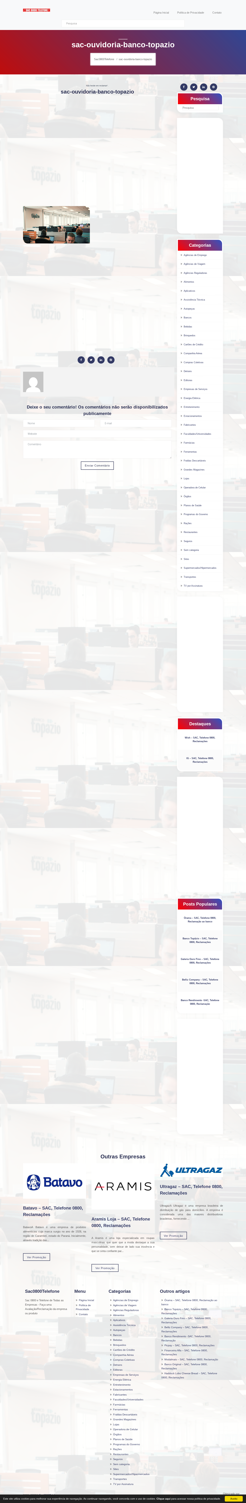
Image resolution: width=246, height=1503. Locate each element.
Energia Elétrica (192, 398)
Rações (188, 523)
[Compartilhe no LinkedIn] (101, 360)
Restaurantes (191, 532)
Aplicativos (189, 291)
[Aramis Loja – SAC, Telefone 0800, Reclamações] (123, 1186)
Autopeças (189, 308)
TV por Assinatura (193, 585)
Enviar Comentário (97, 465)
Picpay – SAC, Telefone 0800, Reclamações (189, 1345)
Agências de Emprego (195, 255)
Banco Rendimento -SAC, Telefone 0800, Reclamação (200, 1002)
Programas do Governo (196, 514)
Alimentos (189, 281)
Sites (186, 559)
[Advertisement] (97, 123)
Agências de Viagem (194, 264)
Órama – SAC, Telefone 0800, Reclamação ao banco (200, 920)
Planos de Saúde (193, 505)
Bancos (188, 317)
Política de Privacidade (83, 1307)
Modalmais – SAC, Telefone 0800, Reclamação (191, 1359)
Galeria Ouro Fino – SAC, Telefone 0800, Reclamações (200, 961)
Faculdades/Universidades (197, 434)
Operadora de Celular (195, 487)
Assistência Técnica (194, 299)
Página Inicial (86, 1300)
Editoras (188, 380)
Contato (83, 1314)
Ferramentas (190, 451)
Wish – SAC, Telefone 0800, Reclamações (200, 739)
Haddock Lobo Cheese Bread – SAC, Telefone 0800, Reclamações (189, 1375)
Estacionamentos (193, 416)
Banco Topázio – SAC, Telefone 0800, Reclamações (200, 940)
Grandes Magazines (194, 469)
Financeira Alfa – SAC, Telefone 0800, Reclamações (184, 1352)
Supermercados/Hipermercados (200, 568)
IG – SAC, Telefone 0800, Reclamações (200, 760)
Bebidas (188, 326)
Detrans (188, 371)
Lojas (186, 478)
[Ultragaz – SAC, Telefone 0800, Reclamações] (191, 1170)
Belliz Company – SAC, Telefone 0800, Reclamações (200, 981)
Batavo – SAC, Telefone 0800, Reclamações (53, 1211)
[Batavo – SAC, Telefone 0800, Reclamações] (54, 1181)
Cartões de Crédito (193, 344)
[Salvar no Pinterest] (111, 360)
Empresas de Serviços (195, 389)
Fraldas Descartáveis (195, 460)
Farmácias (189, 442)
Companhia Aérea (193, 353)
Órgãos (187, 496)
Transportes (190, 577)
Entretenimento (192, 407)
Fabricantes (190, 425)
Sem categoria (191, 550)
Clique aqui (163, 1498)
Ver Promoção (36, 1257)
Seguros (188, 541)
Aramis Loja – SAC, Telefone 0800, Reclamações (120, 1222)
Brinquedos (189, 335)
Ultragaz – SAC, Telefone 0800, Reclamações (191, 1189)
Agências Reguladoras (195, 273)
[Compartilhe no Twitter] (91, 360)
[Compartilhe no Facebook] (81, 360)
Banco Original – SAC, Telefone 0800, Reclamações (184, 1366)
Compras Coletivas (193, 362)
